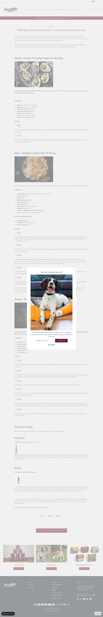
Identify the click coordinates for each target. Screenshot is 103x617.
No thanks (51, 344)
